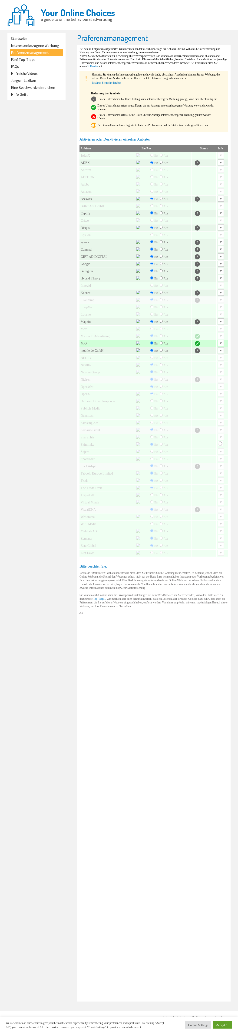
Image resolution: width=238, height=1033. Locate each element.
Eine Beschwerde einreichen (33, 87)
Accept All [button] (222, 1025)
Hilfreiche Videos (24, 73)
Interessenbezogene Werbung (35, 45)
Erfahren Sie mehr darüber (106, 82)
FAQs (15, 66)
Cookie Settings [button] (198, 1025)
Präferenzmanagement (30, 52)
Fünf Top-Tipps (23, 59)
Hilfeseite (92, 66)
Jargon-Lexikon (23, 80)
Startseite (19, 38)
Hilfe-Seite (19, 94)
